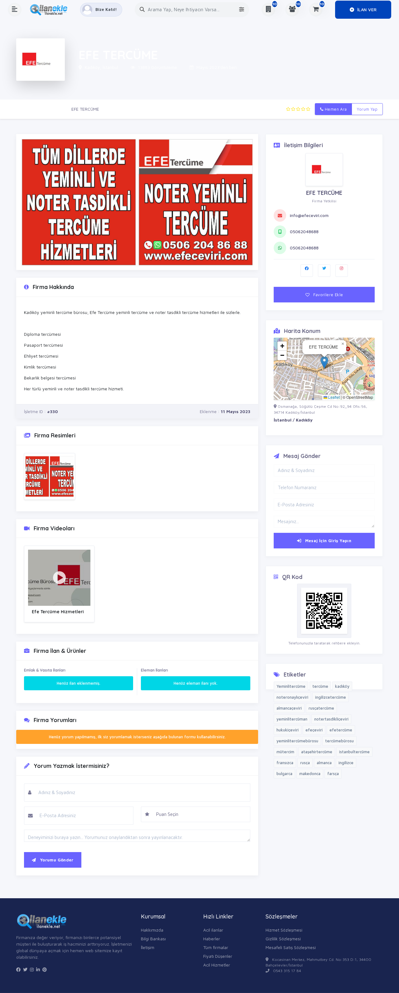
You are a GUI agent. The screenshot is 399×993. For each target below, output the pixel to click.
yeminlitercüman (291, 718)
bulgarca (284, 773)
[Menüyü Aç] (15, 10)
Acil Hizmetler (216, 964)
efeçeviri (314, 729)
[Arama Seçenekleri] (241, 9)
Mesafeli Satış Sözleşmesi (291, 947)
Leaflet (333, 397)
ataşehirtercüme (316, 751)
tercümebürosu (339, 740)
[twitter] (25, 969)
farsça (333, 773)
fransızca (284, 762)
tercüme (320, 686)
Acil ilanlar (213, 930)
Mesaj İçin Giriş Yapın (327, 540)
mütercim (285, 751)
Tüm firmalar (215, 947)
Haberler (211, 938)
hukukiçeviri (287, 729)
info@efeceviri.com (309, 215)
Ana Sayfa (26, 109)
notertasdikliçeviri (331, 718)
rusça (305, 762)
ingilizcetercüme (330, 697)
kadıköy (342, 686)
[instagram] (32, 969)
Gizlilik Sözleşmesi (283, 938)
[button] (324, 362)
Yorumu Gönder (55, 859)
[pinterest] (44, 969)
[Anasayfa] (50, 10)
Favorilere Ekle (327, 294)
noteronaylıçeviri (292, 697)
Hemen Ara (335, 109)
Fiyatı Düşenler (217, 956)
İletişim (147, 947)
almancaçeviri (289, 708)
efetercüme (340, 729)
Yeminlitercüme (290, 686)
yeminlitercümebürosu (297, 740)
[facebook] (18, 969)
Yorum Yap (367, 109)
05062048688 (304, 231)
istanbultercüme (354, 751)
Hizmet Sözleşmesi (284, 930)
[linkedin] (38, 969)
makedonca (309, 773)
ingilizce (346, 762)
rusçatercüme (321, 708)
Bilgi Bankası (153, 938)
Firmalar (54, 109)
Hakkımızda (152, 930)
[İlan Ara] (142, 9)
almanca (324, 762)
